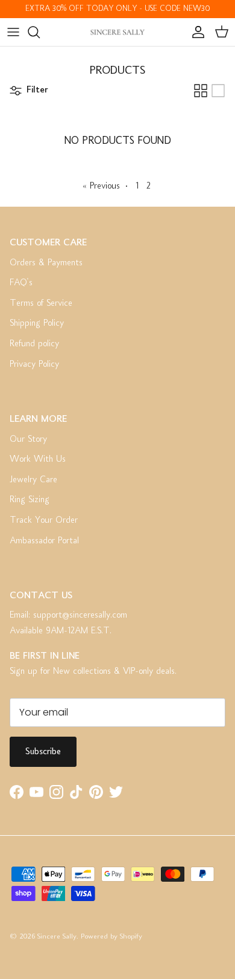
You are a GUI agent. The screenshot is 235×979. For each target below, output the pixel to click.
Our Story (28, 439)
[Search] (40, 32)
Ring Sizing (29, 500)
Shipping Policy (37, 323)
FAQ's (21, 283)
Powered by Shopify (111, 937)
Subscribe (43, 752)
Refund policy (34, 344)
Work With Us (38, 459)
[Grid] (200, 90)
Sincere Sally (57, 937)
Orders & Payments (46, 263)
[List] (218, 90)
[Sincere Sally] (117, 32)
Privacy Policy (34, 364)
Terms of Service (41, 303)
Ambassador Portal (44, 541)
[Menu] (13, 32)
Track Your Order (44, 520)
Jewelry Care (33, 480)
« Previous (101, 186)
